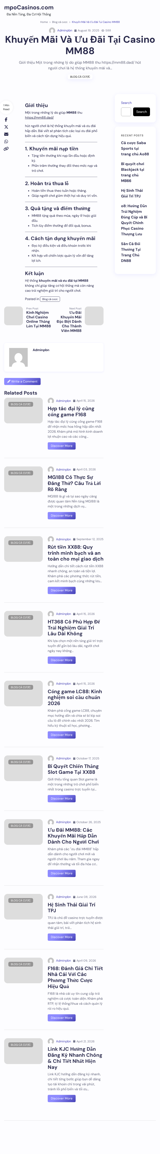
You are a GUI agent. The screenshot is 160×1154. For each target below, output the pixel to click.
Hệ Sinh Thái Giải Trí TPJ (71, 907)
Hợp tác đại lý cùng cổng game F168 (71, 411)
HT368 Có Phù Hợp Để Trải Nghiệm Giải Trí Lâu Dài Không (74, 627)
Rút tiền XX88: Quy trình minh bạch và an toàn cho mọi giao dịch (76, 553)
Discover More (61, 446)
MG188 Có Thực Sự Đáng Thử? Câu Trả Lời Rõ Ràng (74, 483)
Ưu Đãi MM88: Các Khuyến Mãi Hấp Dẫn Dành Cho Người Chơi (73, 836)
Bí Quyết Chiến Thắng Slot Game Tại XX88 (73, 769)
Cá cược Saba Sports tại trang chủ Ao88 (135, 148)
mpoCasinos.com (29, 7)
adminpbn (64, 30)
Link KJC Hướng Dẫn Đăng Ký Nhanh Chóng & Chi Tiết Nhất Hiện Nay (75, 1058)
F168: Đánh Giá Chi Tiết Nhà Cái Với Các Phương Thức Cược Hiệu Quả (75, 977)
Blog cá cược (80, 77)
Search (126, 103)
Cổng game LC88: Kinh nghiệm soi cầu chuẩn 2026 (75, 697)
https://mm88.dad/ (39, 117)
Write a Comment (24, 381)
